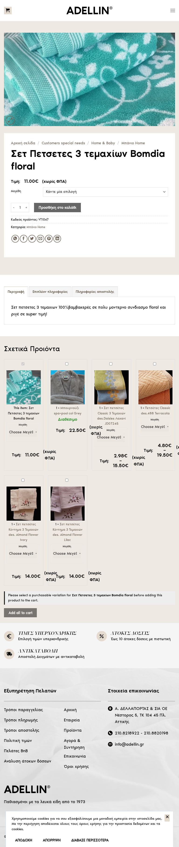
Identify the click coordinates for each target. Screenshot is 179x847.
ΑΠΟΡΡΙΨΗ (52, 840)
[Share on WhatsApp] (15, 239)
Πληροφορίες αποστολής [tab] (95, 292)
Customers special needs (63, 143)
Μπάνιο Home (133, 143)
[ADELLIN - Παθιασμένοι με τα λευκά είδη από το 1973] (89, 10)
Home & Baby (103, 143)
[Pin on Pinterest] (49, 239)
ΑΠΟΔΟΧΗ (23, 840)
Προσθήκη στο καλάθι (57, 207)
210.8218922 (127, 733)
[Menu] (173, 10)
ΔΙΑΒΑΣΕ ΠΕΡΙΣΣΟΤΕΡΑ (90, 840)
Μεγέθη (16, 191)
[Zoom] (10, 120)
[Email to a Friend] (40, 239)
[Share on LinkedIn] (57, 239)
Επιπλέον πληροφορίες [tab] (50, 292)
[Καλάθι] (8, 10)
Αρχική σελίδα (23, 143)
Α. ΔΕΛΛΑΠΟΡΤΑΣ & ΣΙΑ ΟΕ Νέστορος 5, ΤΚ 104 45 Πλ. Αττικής (141, 715)
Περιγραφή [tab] (16, 292)
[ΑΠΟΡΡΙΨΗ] (167, 818)
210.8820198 (156, 733)
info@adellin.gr (129, 744)
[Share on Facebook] (24, 239)
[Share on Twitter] (32, 239)
